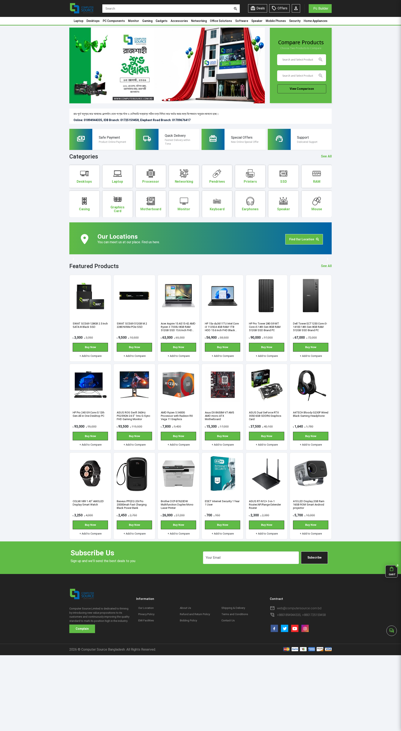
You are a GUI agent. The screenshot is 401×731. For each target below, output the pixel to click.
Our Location (146, 607)
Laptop (78, 21)
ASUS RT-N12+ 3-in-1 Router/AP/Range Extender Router (265, 504)
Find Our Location (302, 239)
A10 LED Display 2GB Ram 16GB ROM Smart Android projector (308, 504)
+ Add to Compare (90, 355)
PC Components (114, 21)
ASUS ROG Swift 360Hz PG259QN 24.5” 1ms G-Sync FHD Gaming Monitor (133, 416)
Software (241, 21)
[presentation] (73, 259)
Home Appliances (315, 21)
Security (295, 21)
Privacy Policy (146, 614)
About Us (185, 607)
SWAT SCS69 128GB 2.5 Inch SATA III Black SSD (90, 325)
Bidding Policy (188, 620)
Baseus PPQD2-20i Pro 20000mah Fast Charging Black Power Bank (132, 504)
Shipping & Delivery (233, 607)
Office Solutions (221, 21)
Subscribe (314, 557)
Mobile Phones (276, 21)
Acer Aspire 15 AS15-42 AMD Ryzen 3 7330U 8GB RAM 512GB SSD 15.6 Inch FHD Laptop (178, 328)
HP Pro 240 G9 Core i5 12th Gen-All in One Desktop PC (88, 414)
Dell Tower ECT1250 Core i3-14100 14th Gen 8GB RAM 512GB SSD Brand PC (310, 327)
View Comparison (302, 88)
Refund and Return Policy (195, 614)
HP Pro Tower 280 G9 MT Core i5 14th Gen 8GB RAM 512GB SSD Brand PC (264, 327)
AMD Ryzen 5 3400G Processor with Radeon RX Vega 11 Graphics (177, 416)
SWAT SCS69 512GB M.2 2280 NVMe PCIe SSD (132, 325)
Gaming (147, 21)
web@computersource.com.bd (299, 608)
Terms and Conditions (234, 614)
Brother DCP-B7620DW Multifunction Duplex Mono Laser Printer (177, 504)
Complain (82, 628)
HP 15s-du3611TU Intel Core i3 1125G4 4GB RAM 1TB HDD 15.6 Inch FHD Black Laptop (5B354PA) (222, 328)
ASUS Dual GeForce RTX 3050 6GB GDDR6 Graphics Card (265, 416)
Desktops (93, 21)
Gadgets (162, 21)
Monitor (133, 21)
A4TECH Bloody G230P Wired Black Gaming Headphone (310, 414)
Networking (199, 21)
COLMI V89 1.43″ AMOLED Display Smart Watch (88, 503)
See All (326, 156)
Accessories (179, 21)
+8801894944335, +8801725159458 (301, 615)
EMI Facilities (146, 620)
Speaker (257, 21)
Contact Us (228, 620)
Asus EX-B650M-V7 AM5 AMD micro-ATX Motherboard (219, 416)
